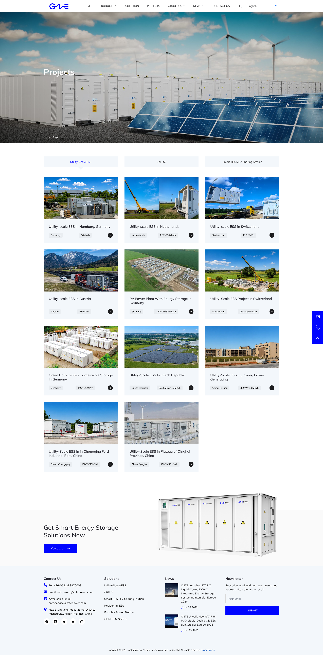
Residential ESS (114, 605)
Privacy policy (208, 649)
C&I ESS (162, 161)
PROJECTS (153, 6)
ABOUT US (175, 6)
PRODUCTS (106, 6)
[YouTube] (73, 621)
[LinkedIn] (55, 621)
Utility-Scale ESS (80, 161)
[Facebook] (47, 621)
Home (47, 137)
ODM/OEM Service (115, 619)
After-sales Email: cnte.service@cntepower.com (67, 601)
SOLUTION (132, 6)
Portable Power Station (119, 612)
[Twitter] (64, 621)
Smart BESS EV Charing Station (242, 161)
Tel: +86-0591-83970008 (65, 585)
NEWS (197, 6)
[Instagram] (82, 621)
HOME (87, 6)
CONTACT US (221, 6)
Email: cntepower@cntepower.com (71, 592)
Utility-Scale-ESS (115, 585)
